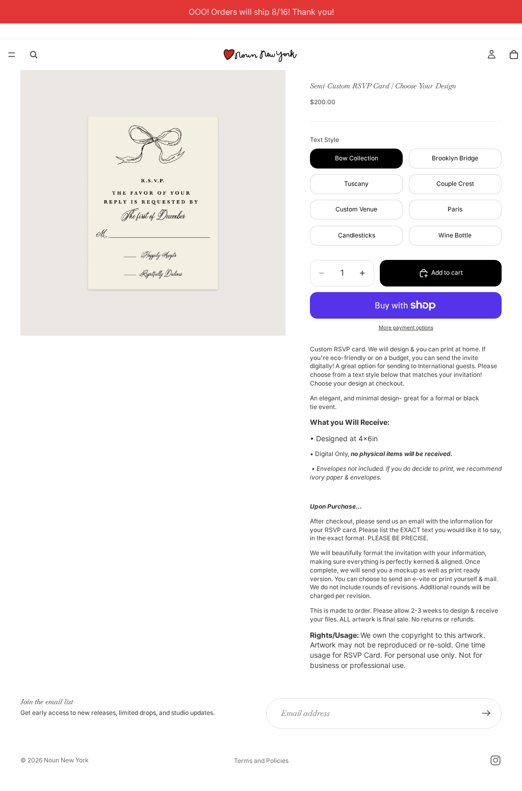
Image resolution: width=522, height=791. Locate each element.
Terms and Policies (261, 760)
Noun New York (66, 760)
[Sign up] (486, 713)
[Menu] (11, 54)
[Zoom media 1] (152, 202)
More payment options (406, 327)
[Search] (33, 54)
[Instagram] (495, 760)
